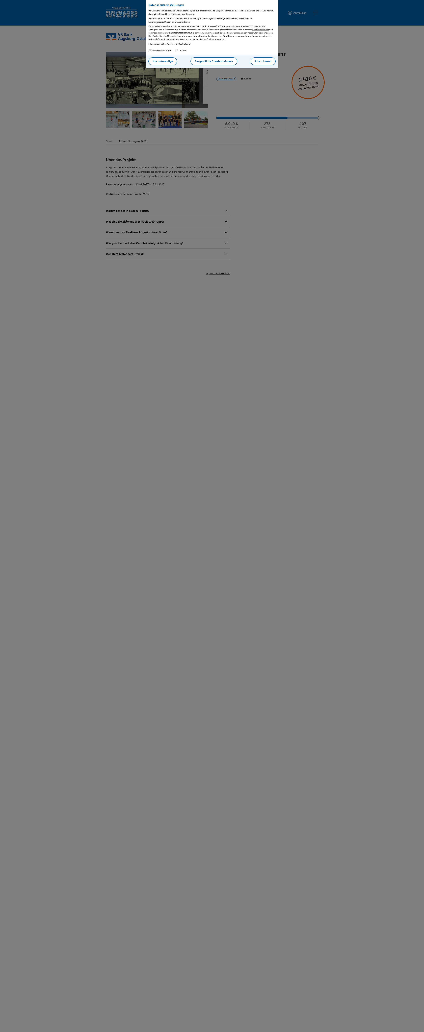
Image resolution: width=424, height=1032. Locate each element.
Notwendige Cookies (161, 50)
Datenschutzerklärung (179, 33)
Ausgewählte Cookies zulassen (214, 61)
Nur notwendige (163, 61)
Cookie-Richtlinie (260, 29)
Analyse (182, 50)
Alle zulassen (263, 61)
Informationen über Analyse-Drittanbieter (168, 44)
